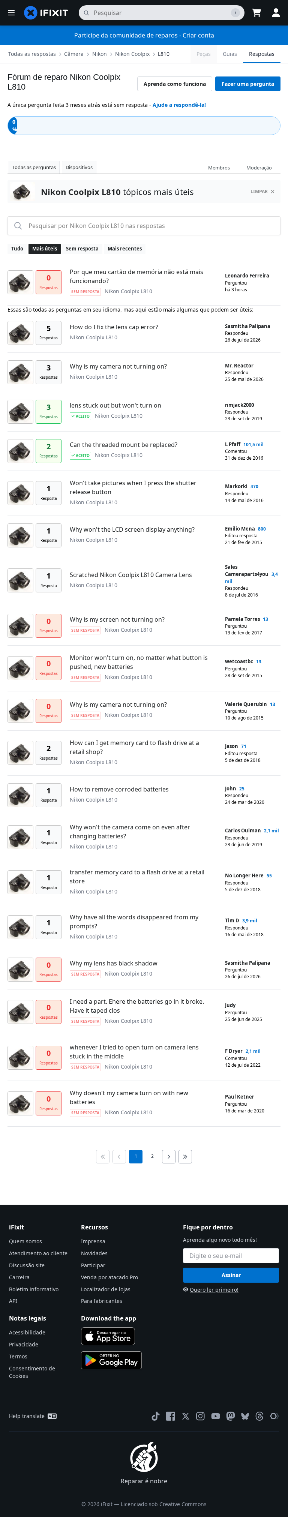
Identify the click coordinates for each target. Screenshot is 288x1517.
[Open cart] (256, 12)
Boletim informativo (33, 1289)
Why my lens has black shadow (114, 963)
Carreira (19, 1277)
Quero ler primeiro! (214, 1289)
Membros (219, 167)
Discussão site (27, 1265)
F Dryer (234, 1051)
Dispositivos (79, 167)
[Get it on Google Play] (111, 1360)
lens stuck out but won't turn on (115, 405)
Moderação (259, 167)
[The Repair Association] (274, 1416)
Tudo (17, 248)
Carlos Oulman (243, 830)
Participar (93, 1265)
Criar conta (198, 35)
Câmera (74, 53)
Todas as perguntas (34, 167)
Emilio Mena (240, 528)
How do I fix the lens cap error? (114, 327)
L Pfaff (232, 444)
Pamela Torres (242, 619)
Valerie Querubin (246, 704)
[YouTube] (215, 1416)
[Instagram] (200, 1416)
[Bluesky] (245, 1416)
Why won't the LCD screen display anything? (132, 529)
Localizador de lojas (105, 1289)
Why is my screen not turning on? (117, 619)
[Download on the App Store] (108, 1336)
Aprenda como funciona (175, 83)
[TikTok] (155, 1416)
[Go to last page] (185, 1156)
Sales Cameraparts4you (246, 571)
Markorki (236, 486)
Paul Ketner (239, 1096)
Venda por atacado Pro (109, 1277)
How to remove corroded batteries (119, 789)
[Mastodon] (230, 1416)
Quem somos (25, 1241)
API (13, 1300)
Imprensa (93, 1241)
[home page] (46, 12)
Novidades (94, 1253)
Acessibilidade (27, 1332)
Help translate (27, 1416)
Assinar (231, 1275)
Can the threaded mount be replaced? (123, 445)
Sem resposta (82, 248)
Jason (231, 746)
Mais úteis (44, 248)
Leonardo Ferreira (247, 275)
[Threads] (259, 1416)
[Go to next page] (169, 1156)
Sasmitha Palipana (247, 326)
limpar (259, 191)
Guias (230, 53)
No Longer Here (244, 875)
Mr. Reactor (239, 365)
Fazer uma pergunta (248, 83)
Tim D (232, 920)
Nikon (99, 53)
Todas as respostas (32, 53)
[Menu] (11, 12)
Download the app (108, 1318)
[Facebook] (170, 1416)
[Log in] (276, 12)
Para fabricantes (101, 1300)
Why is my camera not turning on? (118, 366)
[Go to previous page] (119, 1156)
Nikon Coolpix (132, 53)
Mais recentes (125, 248)
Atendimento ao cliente (38, 1253)
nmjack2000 (239, 405)
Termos (18, 1356)
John (230, 788)
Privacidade (23, 1344)
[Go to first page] (103, 1156)
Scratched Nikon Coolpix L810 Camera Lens (131, 575)
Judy (230, 1005)
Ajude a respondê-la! (179, 104)
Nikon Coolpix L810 (128, 291)
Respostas (261, 53)
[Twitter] (185, 1416)
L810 (164, 53)
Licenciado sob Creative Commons (164, 1504)
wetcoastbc (239, 661)
